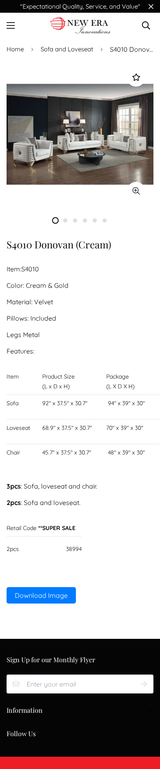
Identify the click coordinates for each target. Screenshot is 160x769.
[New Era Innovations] (80, 25)
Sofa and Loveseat (67, 49)
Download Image (41, 595)
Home (15, 49)
